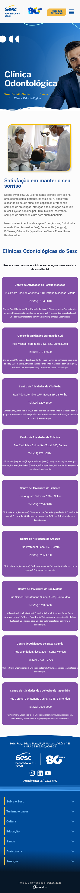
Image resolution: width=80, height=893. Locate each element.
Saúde (44, 94)
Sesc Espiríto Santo (17, 94)
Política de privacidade (32, 882)
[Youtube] (48, 773)
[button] (71, 12)
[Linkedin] (40, 773)
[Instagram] (32, 773)
